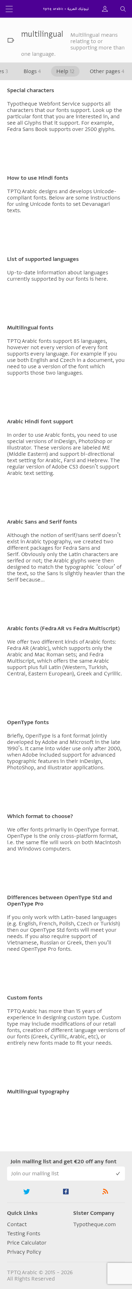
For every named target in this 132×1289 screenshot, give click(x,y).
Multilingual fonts (30, 327)
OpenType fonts (28, 722)
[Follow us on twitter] (26, 1191)
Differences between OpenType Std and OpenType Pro (59, 900)
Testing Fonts (23, 1233)
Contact (17, 1224)
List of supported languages (43, 259)
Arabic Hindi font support (40, 421)
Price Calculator (26, 1242)
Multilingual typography (38, 1091)
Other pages (107, 71)
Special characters (30, 90)
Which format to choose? (40, 816)
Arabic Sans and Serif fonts (42, 521)
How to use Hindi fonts (37, 177)
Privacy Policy (24, 1251)
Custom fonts (25, 997)
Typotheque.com (94, 1224)
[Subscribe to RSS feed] (105, 1191)
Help (65, 71)
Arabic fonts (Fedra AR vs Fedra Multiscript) (63, 628)
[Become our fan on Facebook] (66, 1191)
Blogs (32, 71)
